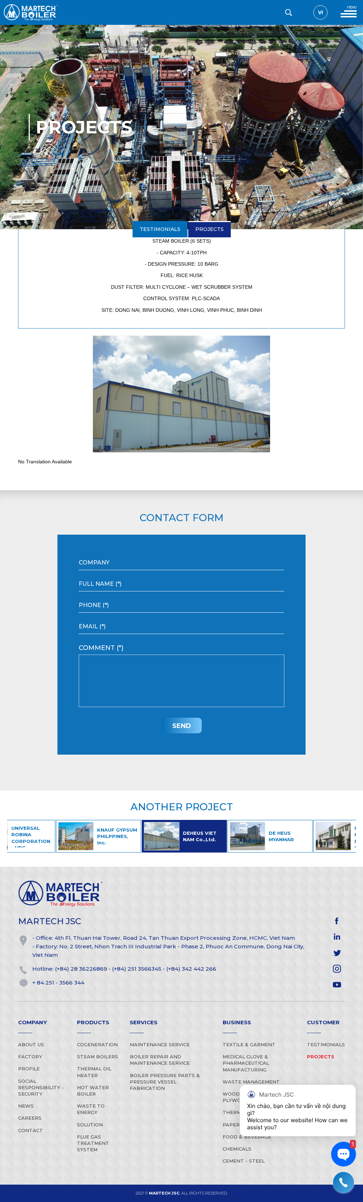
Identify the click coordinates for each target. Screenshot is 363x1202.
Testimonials (160, 32)
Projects (209, 32)
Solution (90, 1124)
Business (237, 1022)
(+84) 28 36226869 (81, 968)
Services (143, 1022)
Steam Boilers (97, 1056)
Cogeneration (97, 1044)
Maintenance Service (160, 1044)
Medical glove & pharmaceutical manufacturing (246, 1063)
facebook (337, 921)
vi (320, 12)
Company (32, 1022)
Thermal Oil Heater (94, 1072)
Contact (30, 1130)
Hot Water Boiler (93, 1091)
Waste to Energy (91, 1109)
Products (93, 1022)
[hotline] (343, 1182)
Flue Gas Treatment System (93, 1143)
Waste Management (251, 1082)
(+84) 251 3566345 (136, 968)
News (26, 1106)
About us (31, 1044)
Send (181, 726)
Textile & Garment (249, 1044)
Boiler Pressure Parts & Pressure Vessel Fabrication (165, 1082)
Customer (323, 1022)
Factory (30, 1056)
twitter (337, 953)
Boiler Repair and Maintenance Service (160, 1060)
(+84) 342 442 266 (191, 968)
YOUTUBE (337, 985)
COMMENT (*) (101, 648)
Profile (29, 1068)
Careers (29, 1118)
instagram (337, 969)
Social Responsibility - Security (41, 1087)
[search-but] (288, 12)
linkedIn (337, 937)
